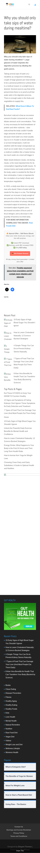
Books (8, 685)
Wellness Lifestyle (13, 748)
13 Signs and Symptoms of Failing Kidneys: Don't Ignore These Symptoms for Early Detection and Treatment (19, 403)
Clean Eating (11, 689)
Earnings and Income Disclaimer (19, 830)
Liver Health (10, 717)
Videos (8, 741)
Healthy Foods (11, 709)
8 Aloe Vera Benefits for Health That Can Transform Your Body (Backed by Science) (20, 674)
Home (6, 417)
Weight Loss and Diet (14, 744)
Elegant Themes (25, 847)
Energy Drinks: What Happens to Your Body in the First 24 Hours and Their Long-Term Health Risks (19, 448)
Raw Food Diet (11, 733)
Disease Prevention (13, 693)
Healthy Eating (11, 705)
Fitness (8, 697)
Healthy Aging (11, 701)
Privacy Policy (18, 833)
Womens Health (12, 752)
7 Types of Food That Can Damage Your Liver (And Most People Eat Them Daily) (19, 664)
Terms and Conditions (18, 836)
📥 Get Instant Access (20, 253)
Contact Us (19, 827)
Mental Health (11, 721)
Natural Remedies (13, 725)
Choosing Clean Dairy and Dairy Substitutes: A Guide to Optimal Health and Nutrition (19, 465)
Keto (7, 713)
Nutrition (9, 729)
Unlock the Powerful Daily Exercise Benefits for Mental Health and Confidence (18, 431)
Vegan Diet (10, 737)
